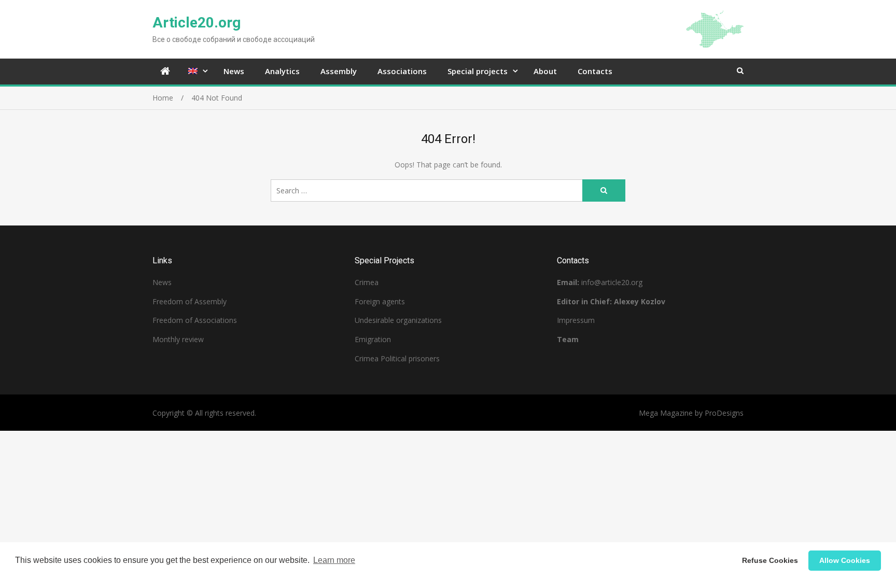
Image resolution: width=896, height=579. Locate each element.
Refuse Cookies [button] (770, 560)
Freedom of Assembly (189, 301)
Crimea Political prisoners (397, 358)
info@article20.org (611, 282)
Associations (402, 71)
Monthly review (178, 339)
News (233, 71)
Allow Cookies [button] (844, 560)
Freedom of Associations (194, 320)
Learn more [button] (334, 560)
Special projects (477, 71)
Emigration (373, 339)
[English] (195, 71)
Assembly (338, 71)
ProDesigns (724, 413)
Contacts (595, 71)
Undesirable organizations (398, 320)
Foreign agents (380, 301)
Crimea (367, 282)
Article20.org (196, 22)
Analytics (282, 71)
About (545, 71)
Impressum (576, 320)
